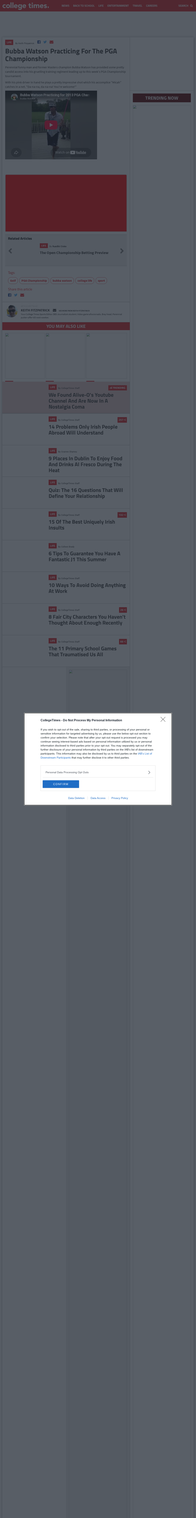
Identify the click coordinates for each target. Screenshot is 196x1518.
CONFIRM (61, 784)
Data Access (98, 798)
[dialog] (98, 759)
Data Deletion (76, 798)
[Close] (164, 720)
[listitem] (98, 772)
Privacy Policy (119, 798)
